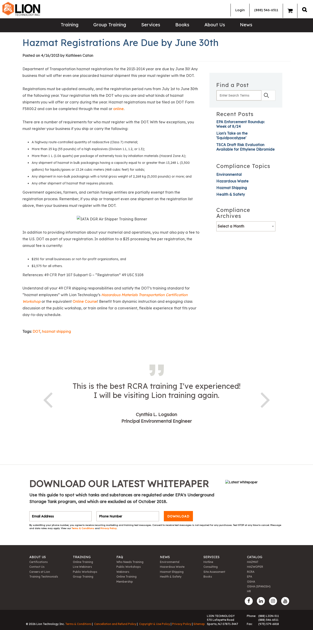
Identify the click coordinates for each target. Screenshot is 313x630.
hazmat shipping (56, 331)
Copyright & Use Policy (154, 624)
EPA (249, 576)
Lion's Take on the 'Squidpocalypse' (232, 135)
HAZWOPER (255, 566)
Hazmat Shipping (231, 187)
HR (249, 591)
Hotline (208, 562)
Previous (47, 399)
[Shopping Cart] (290, 11)
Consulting (210, 566)
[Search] (304, 9)
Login (240, 10)
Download (178, 516)
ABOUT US (37, 557)
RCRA (250, 571)
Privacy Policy (108, 528)
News (246, 24)
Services (150, 24)
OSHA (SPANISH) (259, 586)
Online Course (85, 301)
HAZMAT (252, 562)
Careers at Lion (39, 571)
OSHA (251, 581)
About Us (214, 24)
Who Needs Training (129, 562)
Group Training (109, 24)
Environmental (229, 174)
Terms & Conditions (83, 528)
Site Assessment (214, 571)
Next (265, 399)
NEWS (165, 557)
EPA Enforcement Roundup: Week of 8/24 (240, 124)
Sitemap (199, 624)
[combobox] (245, 226)
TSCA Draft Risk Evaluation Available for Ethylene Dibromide (245, 146)
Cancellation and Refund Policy (115, 624)
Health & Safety (230, 194)
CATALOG (254, 557)
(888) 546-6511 (266, 10)
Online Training (83, 562)
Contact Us (36, 566)
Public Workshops (85, 571)
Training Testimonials (43, 576)
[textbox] (246, 226)
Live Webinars (82, 566)
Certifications (38, 562)
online (118, 108)
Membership (124, 581)
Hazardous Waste (232, 181)
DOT (36, 331)
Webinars (122, 571)
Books (182, 24)
